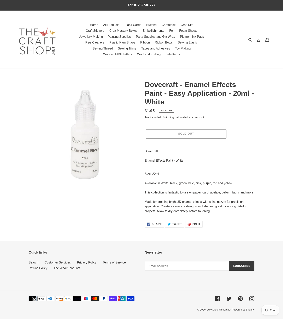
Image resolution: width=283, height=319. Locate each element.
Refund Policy (38, 268)
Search (33, 262)
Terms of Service (114, 262)
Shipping (168, 117)
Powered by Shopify (243, 309)
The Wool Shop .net (67, 268)
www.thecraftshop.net (219, 309)
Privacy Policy (87, 262)
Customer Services (58, 262)
